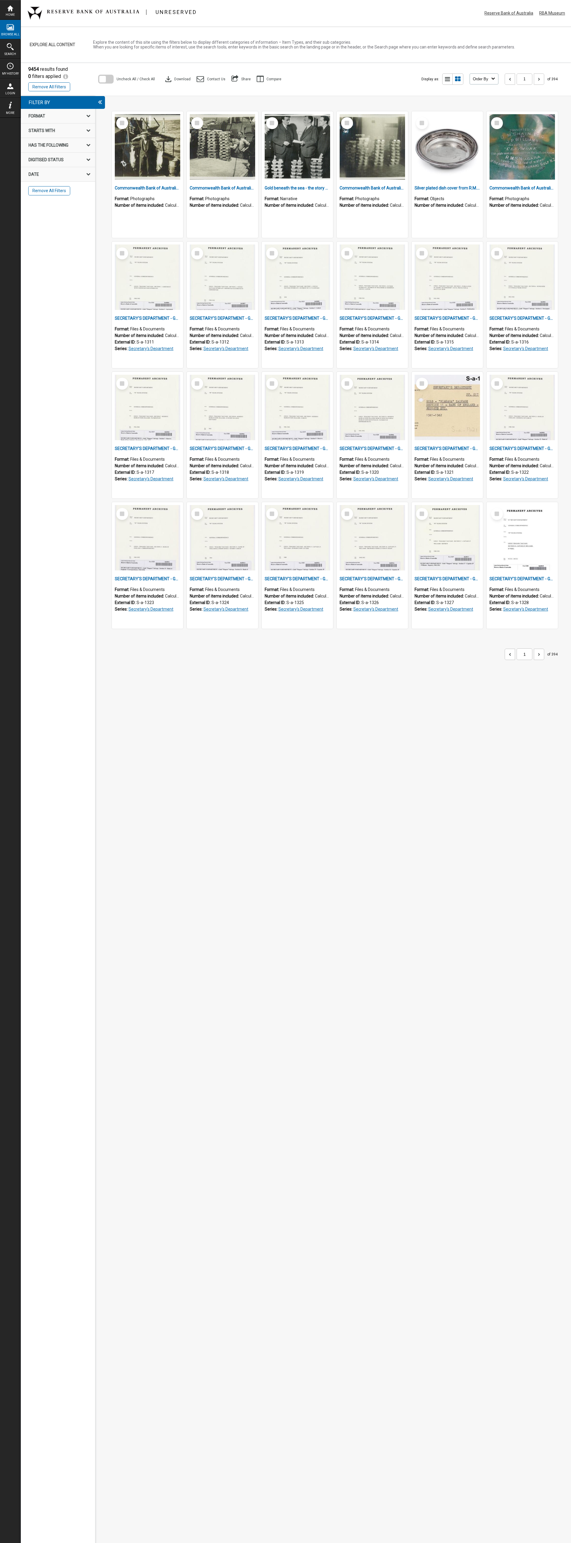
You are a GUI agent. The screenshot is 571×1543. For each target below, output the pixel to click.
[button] (211, 79)
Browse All (10, 34)
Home (10, 14)
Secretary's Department (150, 348)
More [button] (10, 113)
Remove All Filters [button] (49, 86)
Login (10, 93)
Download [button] (177, 79)
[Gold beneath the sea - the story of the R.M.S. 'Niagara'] (297, 147)
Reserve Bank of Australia (508, 13)
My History (10, 73)
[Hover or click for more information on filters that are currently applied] (65, 76)
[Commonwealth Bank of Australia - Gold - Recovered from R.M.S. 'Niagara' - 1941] (372, 147)
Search (10, 54)
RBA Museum (552, 13)
